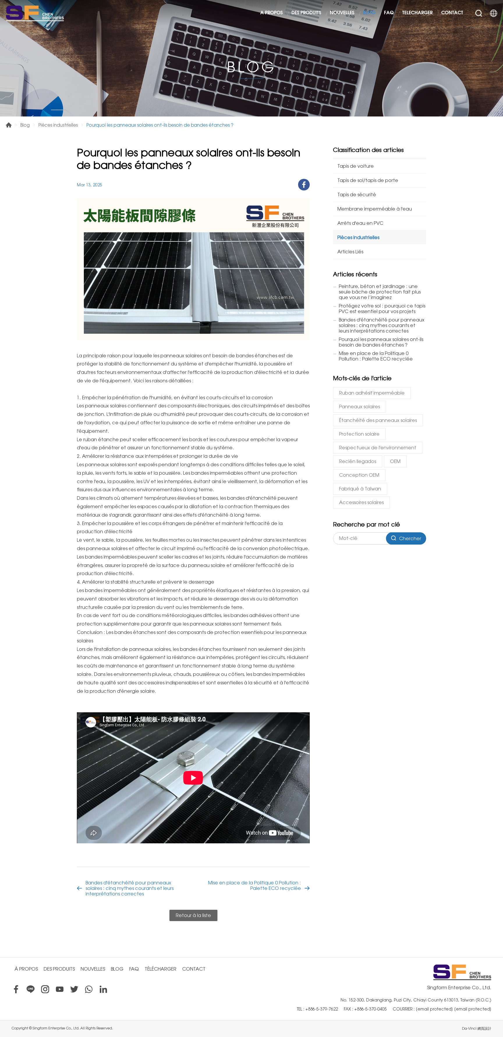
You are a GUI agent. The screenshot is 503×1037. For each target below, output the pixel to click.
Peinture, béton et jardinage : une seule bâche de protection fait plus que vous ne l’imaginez (380, 292)
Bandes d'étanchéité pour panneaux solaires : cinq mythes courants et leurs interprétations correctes (129, 888)
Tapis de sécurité (356, 194)
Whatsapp (88, 989)
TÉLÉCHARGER (417, 13)
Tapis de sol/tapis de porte (367, 180)
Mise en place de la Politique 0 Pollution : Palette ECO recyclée (254, 885)
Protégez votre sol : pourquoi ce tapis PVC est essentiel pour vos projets (382, 308)
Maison (9, 125)
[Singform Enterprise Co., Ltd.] (35, 13)
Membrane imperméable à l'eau (374, 209)
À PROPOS (271, 13)
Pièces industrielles (58, 125)
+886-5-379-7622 (321, 1009)
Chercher (478, 13)
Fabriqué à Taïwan (360, 489)
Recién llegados (357, 461)
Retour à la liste (193, 915)
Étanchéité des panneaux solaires (378, 420)
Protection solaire (359, 434)
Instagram (45, 989)
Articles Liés (350, 252)
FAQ (389, 13)
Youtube (59, 989)
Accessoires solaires (361, 502)
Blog (25, 125)
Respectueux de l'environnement (377, 448)
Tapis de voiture (355, 166)
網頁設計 (484, 1029)
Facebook (16, 989)
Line (30, 989)
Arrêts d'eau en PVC (360, 223)
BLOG (369, 13)
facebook (304, 184)
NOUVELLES (342, 13)
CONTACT (452, 13)
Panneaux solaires (359, 406)
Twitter (74, 989)
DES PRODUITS (306, 13)
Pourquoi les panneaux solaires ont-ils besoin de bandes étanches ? (381, 342)
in (103, 989)
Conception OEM (359, 475)
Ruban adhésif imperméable (372, 393)
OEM (395, 461)
